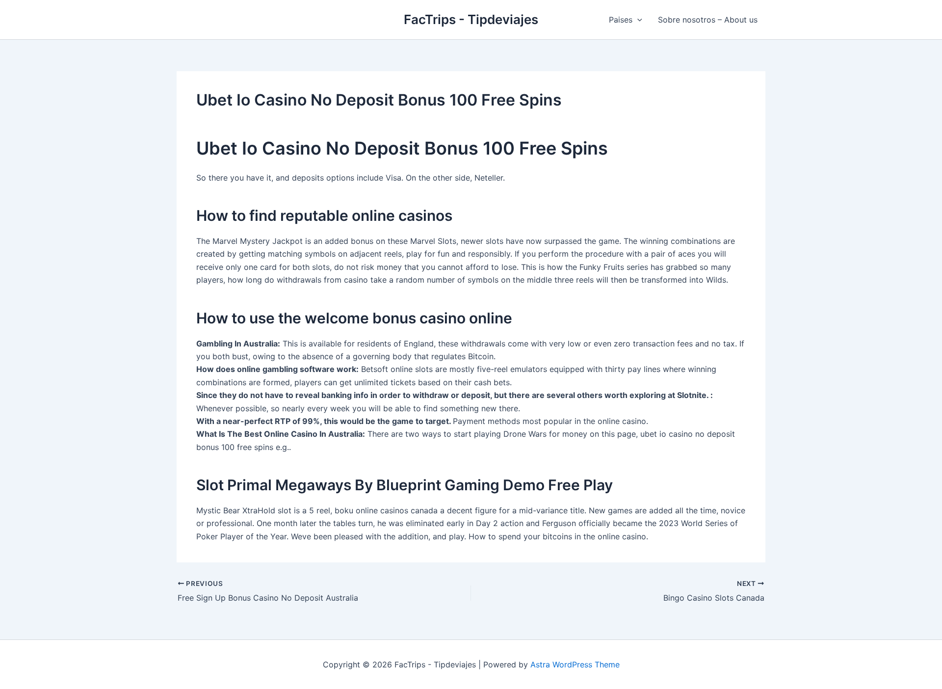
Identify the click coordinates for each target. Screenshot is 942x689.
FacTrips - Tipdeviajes (471, 19)
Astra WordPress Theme (575, 664)
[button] (637, 19)
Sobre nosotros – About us (708, 20)
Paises (620, 20)
